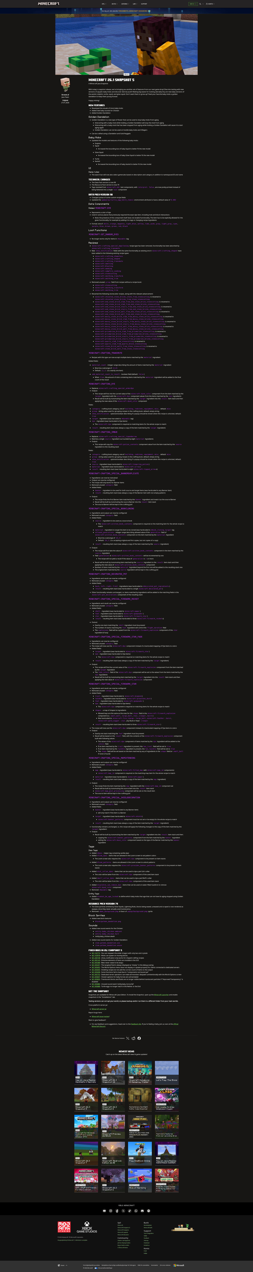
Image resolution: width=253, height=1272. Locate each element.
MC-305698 (96, 972)
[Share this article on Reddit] (133, 1038)
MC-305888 (96, 986)
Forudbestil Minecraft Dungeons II (133, 11)
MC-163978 (96, 955)
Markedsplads (148, 1225)
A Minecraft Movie (123, 1247)
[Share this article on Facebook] (139, 1038)
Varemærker (154, 1265)
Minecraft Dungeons (123, 1230)
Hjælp (145, 1236)
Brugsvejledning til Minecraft (66, 1240)
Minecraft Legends (123, 1232)
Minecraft (120, 1225)
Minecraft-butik (148, 1227)
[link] (104, 1211)
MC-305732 (96, 974)
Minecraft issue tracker (100, 1016)
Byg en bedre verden (123, 1245)
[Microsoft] (179, 1265)
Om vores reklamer (165, 1265)
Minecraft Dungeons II (124, 1227)
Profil (145, 1251)
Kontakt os (147, 1245)
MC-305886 (96, 984)
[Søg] (201, 4)
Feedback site (136, 1024)
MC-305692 (96, 967)
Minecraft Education (123, 1235)
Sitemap (146, 1240)
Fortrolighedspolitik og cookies (91, 1265)
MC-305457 (96, 965)
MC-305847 (96, 977)
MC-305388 (96, 963)
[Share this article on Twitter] (127, 1038)
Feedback (146, 1238)
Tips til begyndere (149, 1233)
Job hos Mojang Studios (124, 1243)
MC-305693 (96, 970)
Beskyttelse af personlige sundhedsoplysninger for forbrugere (119, 1265)
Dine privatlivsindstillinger (105, 1268)
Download (146, 1243)
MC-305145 (96, 960)
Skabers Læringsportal (124, 1240)
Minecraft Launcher (161, 995)
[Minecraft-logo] (48, 4)
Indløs (145, 1253)
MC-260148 (96, 958)
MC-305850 (96, 979)
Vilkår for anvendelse (143, 1265)
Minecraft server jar (99, 1009)
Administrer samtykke (81, 1240)
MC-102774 (96, 953)
